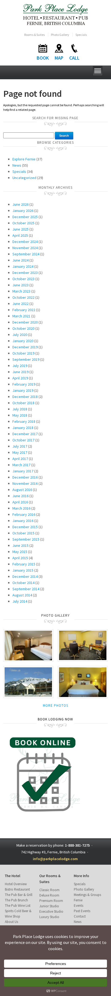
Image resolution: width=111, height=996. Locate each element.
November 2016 (25, 483)
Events (78, 905)
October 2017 (23, 440)
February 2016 (23, 514)
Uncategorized (24, 177)
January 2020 (22, 340)
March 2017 (21, 464)
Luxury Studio (49, 917)
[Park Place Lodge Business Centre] (82, 645)
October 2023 (23, 278)
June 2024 (20, 260)
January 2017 (22, 471)
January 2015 (22, 570)
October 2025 (23, 223)
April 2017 (20, 458)
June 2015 (20, 545)
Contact (80, 916)
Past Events (82, 911)
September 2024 (25, 254)
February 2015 (23, 564)
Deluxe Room (49, 895)
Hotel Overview (16, 884)
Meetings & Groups (87, 894)
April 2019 (20, 378)
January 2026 (22, 210)
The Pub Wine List (17, 905)
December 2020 (25, 322)
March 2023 (21, 291)
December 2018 (25, 396)
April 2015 (20, 557)
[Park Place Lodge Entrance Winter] (28, 681)
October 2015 (23, 533)
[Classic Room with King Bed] (28, 645)
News (16, 165)
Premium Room (51, 900)
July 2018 (19, 409)
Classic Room (49, 890)
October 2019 (23, 353)
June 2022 (20, 303)
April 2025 (20, 235)
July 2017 (19, 446)
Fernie (78, 900)
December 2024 (25, 241)
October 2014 (23, 582)
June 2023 (20, 285)
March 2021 (21, 316)
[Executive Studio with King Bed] (82, 681)
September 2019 (25, 359)
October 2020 (23, 328)
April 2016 (20, 502)
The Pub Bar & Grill (18, 894)
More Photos (55, 705)
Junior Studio (49, 906)
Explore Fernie (24, 159)
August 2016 (22, 489)
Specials (81, 35)
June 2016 (20, 495)
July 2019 (19, 365)
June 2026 (20, 204)
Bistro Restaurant (17, 889)
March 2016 (21, 508)
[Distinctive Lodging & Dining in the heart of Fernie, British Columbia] (55, 14)
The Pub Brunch (16, 900)
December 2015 (25, 526)
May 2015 (19, 551)
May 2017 (19, 452)
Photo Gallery (60, 35)
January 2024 (22, 266)
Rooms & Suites (34, 35)
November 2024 (25, 247)
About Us (11, 921)
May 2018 (19, 415)
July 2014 (19, 601)
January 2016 (22, 520)
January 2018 (22, 427)
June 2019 (20, 371)
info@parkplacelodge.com (55, 858)
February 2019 (23, 384)
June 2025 (20, 229)
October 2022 (23, 297)
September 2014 (25, 588)
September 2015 (25, 539)
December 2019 (25, 347)
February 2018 (23, 421)
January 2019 (22, 390)
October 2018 (23, 402)
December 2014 (25, 576)
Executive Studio (51, 911)
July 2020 (19, 334)
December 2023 (25, 272)
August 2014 (22, 595)
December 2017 (25, 433)
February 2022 (23, 309)
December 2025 (25, 216)
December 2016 (25, 477)
